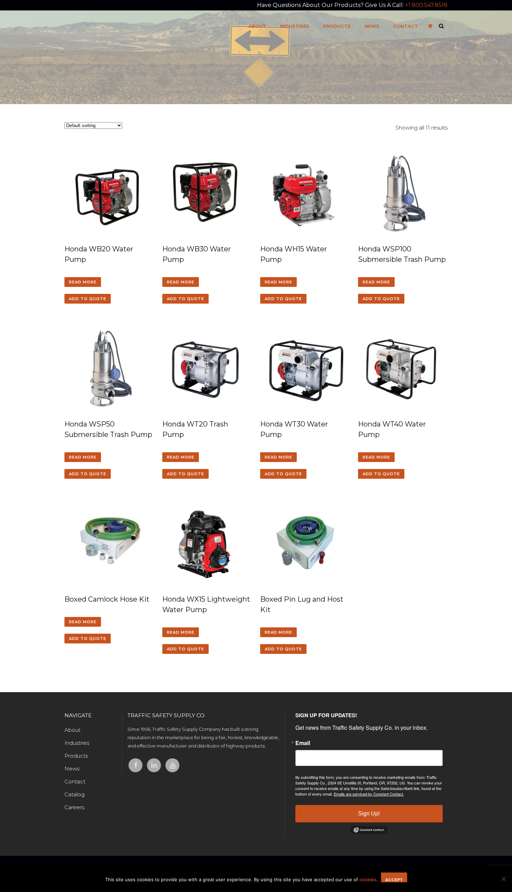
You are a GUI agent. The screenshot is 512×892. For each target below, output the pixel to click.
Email (302, 743)
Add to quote (87, 298)
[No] (503, 878)
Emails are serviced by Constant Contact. (369, 794)
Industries (76, 743)
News (71, 768)
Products (76, 755)
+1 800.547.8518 (426, 5)
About (72, 730)
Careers (74, 807)
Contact (74, 781)
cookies (367, 879)
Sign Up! (369, 813)
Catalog (74, 794)
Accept (394, 880)
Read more (82, 282)
